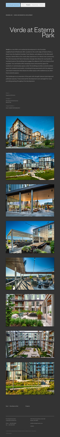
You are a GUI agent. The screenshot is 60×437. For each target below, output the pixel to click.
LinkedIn (32, 426)
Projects (28, 4)
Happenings (35, 4)
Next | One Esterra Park (12, 406)
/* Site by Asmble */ (9, 433)
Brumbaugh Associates (13, 4)
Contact (42, 4)
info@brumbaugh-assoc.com (36, 423)
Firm (23, 4)
